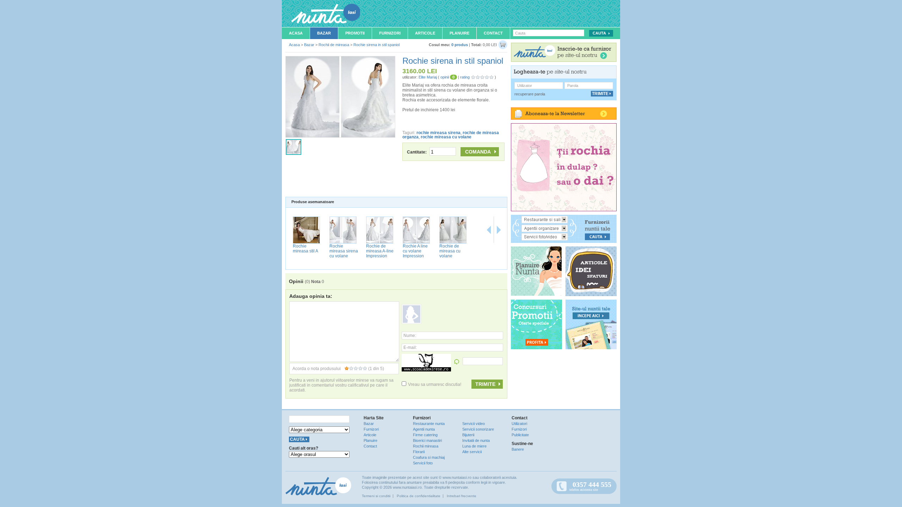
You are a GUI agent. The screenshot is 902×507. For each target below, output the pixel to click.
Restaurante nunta (429, 423)
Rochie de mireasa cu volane (450, 251)
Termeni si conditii (376, 496)
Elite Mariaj (428, 77)
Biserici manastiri (427, 440)
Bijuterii (468, 435)
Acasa (296, 33)
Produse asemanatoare (312, 202)
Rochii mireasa (425, 446)
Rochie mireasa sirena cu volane (343, 251)
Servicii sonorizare (478, 429)
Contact (493, 33)
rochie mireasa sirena (438, 132)
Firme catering (425, 435)
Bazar (324, 33)
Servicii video (473, 423)
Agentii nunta (424, 429)
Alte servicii (472, 452)
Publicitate (520, 435)
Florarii (419, 452)
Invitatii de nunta (476, 440)
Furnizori (390, 33)
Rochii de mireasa (334, 45)
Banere (518, 449)
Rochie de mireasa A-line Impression (380, 251)
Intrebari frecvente (461, 496)
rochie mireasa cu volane (446, 136)
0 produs (459, 45)
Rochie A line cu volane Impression (415, 251)
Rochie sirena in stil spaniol (376, 45)
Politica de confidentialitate (418, 496)
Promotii (355, 33)
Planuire (459, 33)
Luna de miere (474, 446)
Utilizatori (519, 423)
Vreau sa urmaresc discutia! (434, 384)
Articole (425, 33)
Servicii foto (423, 463)
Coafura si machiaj (429, 457)
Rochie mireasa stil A (305, 249)
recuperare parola (529, 94)
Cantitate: (417, 152)
